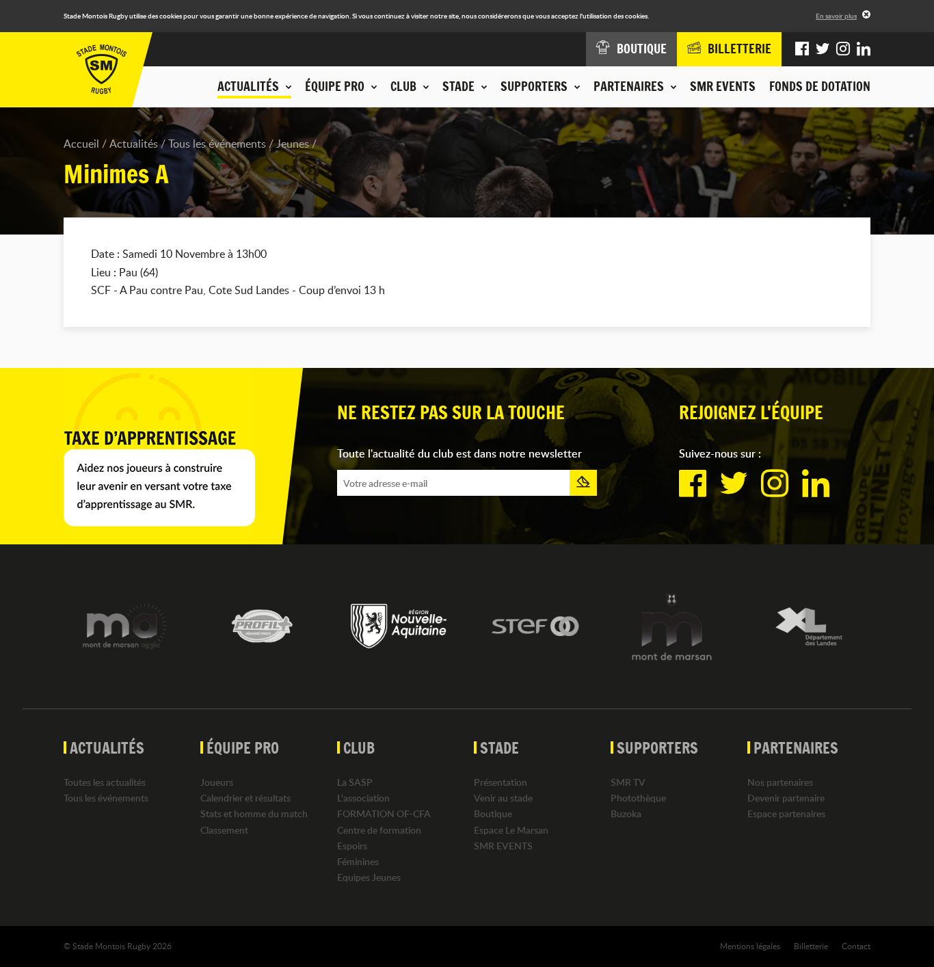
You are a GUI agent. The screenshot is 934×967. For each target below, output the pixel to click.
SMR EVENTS (723, 86)
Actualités (133, 143)
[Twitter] (822, 49)
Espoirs (352, 845)
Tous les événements (217, 143)
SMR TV (628, 782)
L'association (363, 797)
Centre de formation (379, 829)
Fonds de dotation (819, 86)
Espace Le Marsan (511, 829)
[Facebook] (802, 49)
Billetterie (811, 945)
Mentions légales (750, 945)
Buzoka (626, 813)
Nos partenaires (780, 782)
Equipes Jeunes (369, 877)
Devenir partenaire (786, 797)
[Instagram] (843, 49)
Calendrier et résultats (245, 797)
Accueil (81, 143)
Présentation (500, 782)
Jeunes (292, 143)
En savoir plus (836, 16)
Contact (856, 945)
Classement (224, 829)
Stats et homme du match (254, 813)
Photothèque (638, 797)
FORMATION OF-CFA (384, 813)
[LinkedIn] (863, 49)
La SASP (355, 782)
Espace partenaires (786, 813)
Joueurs (216, 782)
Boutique (493, 813)
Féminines (358, 861)
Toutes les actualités (105, 782)
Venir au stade (503, 797)
